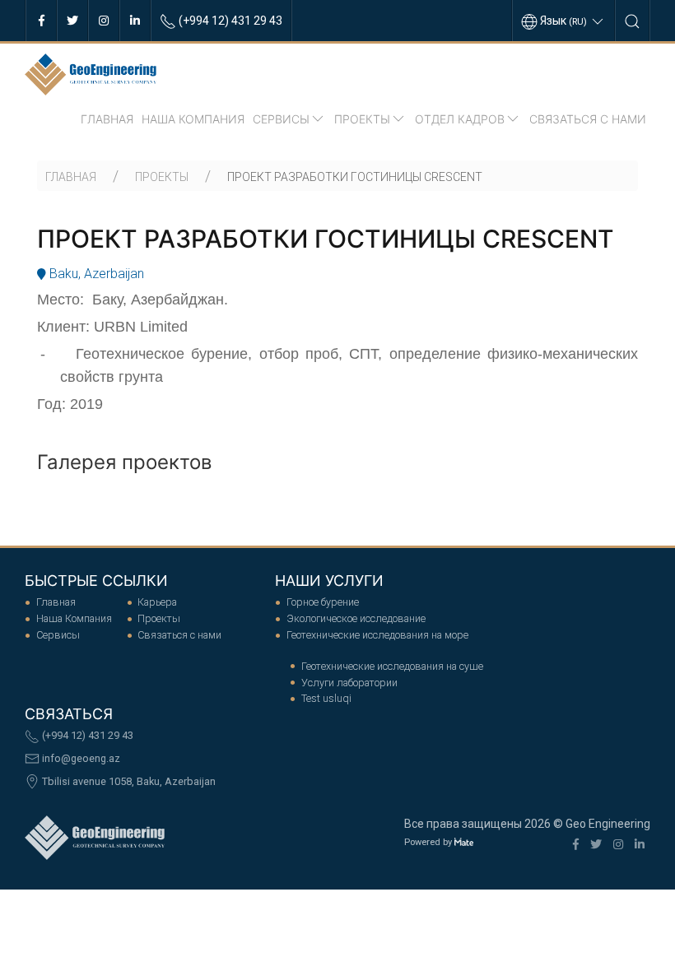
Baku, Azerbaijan (95, 273)
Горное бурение (322, 602)
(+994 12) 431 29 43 (86, 735)
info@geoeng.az (80, 758)
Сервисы (281, 119)
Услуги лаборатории (349, 682)
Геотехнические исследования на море (377, 635)
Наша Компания (193, 119)
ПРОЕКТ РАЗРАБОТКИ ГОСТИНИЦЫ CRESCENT (354, 177)
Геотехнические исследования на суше (392, 666)
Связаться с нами (587, 119)
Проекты (362, 119)
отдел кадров (460, 119)
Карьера (157, 602)
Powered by (429, 842)
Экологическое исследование (356, 618)
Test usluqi (326, 698)
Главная (107, 119)
